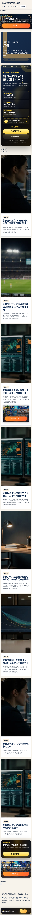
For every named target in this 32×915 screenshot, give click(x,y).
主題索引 (4, 898)
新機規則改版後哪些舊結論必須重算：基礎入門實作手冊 (16, 307)
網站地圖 (26, 898)
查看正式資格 (16, 854)
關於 (16, 6)
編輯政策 (12, 898)
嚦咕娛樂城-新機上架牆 (11, 3)
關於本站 (19, 898)
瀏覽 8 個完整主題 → (9, 59)
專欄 (12, 6)
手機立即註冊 (16, 131)
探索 (3, 6)
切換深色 (23, 6)
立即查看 (23, 911)
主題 (7, 6)
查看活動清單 (16, 136)
